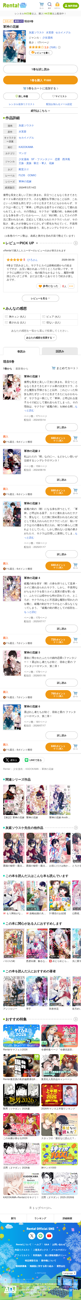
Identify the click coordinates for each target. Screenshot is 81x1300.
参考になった (50, 286)
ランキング (40, 1218)
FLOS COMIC (27, 175)
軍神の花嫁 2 (32, 451)
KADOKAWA (26, 147)
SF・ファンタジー (41, 159)
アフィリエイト (22, 1255)
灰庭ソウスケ (36, 32)
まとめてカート (66, 368)
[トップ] (11, 5)
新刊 (13, 1218)
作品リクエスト (22, 1249)
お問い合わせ (58, 1244)
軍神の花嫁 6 (32, 706)
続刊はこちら (39, 110)
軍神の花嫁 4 (32, 578)
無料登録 (72, 5)
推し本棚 (23, 96)
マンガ (22, 153)
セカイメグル (63, 32)
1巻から (7, 368)
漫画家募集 (21, 1265)
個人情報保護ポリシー (55, 1255)
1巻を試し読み (40, 69)
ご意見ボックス (40, 1249)
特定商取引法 (31, 1260)
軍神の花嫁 (25, 181)
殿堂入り (24, 169)
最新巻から (22, 368)
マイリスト (61, 96)
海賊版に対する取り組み (41, 1265)
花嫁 (51, 163)
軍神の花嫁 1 (32, 376)
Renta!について (23, 1244)
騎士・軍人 (40, 163)
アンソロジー (10, 1008)
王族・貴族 (25, 163)
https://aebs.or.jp (27, 1295)
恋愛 (57, 159)
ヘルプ (38, 1244)
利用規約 (37, 1255)
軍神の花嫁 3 (32, 503)
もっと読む (30, 612)
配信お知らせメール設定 (59, 104)
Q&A (46, 1244)
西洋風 (66, 159)
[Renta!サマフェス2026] (23, 5)
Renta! (6, 768)
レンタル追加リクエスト (22, 104)
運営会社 (61, 1265)
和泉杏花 (54, 1008)
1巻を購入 (40, 80)
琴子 (28, 1008)
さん (32, 260)
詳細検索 (67, 1218)
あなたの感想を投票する (39, 337)
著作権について (48, 1260)
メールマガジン (58, 1249)
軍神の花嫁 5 (32, 652)
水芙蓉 (50, 32)
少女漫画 (47, 37)
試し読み (61, 427)
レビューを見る (39, 298)
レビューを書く (42, 52)
